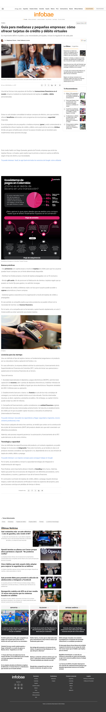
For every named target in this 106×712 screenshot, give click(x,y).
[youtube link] (15, 688)
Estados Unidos (34, 8)
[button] (2, 8)
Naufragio (54, 19)
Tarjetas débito (32, 521)
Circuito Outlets (61, 19)
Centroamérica (64, 8)
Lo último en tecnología (52, 521)
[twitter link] (18, 685)
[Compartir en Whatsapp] (42, 85)
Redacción (53, 678)
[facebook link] (15, 685)
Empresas (10, 521)
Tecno (3, 23)
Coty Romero (49, 19)
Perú (57, 8)
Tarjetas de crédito (21, 521)
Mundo (71, 8)
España (47, 8)
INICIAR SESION (100, 8)
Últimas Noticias (78, 8)
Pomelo (41, 521)
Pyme (3, 521)
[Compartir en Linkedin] (52, 85)
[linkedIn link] (21, 688)
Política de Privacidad (88, 681)
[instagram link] (21, 685)
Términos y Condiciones (88, 678)
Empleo (53, 681)
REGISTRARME (89, 8)
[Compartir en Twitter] (48, 85)
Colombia (41, 8)
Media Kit (71, 690)
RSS (36, 697)
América (36, 678)
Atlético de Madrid (32, 19)
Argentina (25, 8)
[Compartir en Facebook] (45, 85)
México (53, 8)
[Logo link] (44, 14)
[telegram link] (18, 688)
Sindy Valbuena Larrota (23, 40)
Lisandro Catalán (41, 19)
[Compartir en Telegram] (55, 85)
